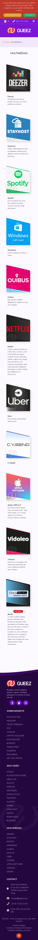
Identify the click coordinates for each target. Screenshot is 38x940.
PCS (8, 728)
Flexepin (11, 750)
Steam (10, 772)
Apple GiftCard (15, 864)
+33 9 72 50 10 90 (19, 903)
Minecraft (12, 809)
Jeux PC (10, 783)
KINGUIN (11, 787)
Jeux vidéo (13, 765)
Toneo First (13, 747)
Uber (9, 856)
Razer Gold (13, 817)
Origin (10, 813)
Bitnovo (11, 743)
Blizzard (11, 820)
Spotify (10, 841)
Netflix (10, 853)
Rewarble (12, 754)
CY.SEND (11, 860)
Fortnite (11, 798)
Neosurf (11, 720)
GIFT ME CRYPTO (14, 758)
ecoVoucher (13, 739)
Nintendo (12, 790)
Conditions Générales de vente (19, 930)
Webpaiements (15, 711)
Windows (12, 845)
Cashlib (11, 732)
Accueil (6, 42)
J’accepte (29, 15)
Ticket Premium (15, 724)
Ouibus (10, 849)
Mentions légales (19, 925)
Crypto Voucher (15, 735)
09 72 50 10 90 (22, 21)
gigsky (10, 871)
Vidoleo (11, 868)
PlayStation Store (16, 775)
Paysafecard (13, 717)
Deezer (10, 834)
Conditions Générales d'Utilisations (19, 928)
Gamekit (11, 802)
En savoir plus (12, 15)
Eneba (10, 805)
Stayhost (12, 838)
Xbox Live (11, 779)
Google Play (13, 794)
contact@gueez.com (19, 898)
